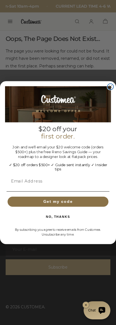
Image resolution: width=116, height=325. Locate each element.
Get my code (58, 201)
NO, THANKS (58, 217)
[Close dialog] (110, 86)
